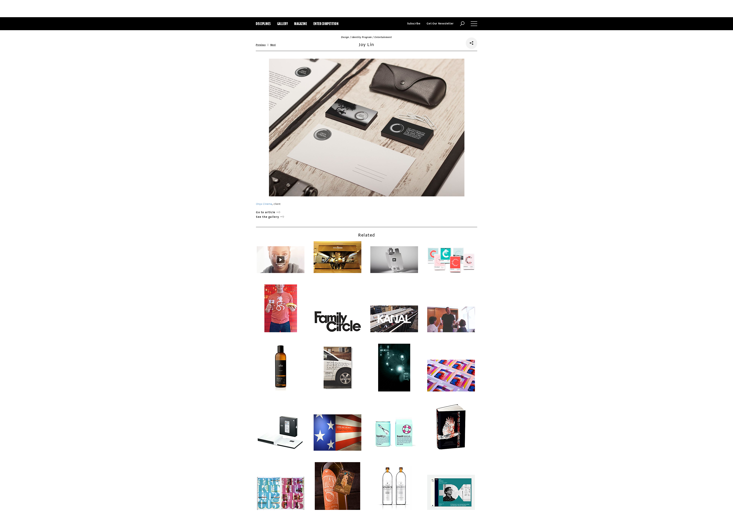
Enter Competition (326, 23)
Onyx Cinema (264, 204)
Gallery (282, 23)
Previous (261, 44)
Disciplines (263, 23)
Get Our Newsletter (440, 23)
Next (273, 44)
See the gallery (267, 217)
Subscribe (414, 23)
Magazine (300, 23)
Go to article (265, 212)
